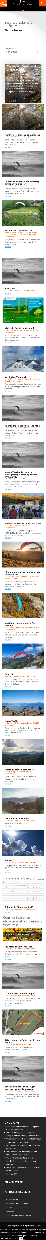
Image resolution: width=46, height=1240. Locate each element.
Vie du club (30, 234)
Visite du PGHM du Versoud (19, 328)
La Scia (9, 1207)
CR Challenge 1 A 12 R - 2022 (25, 576)
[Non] (24, 1239)
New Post (10, 288)
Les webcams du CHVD (17, 818)
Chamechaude (12, 1199)
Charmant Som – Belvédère (17, 1203)
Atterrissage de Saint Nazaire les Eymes (22, 1041)
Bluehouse (9, 1226)
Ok (21, 1238)
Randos (26, 525)
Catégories (9, 48)
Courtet (9, 674)
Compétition (19, 379)
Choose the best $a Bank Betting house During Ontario (22, 182)
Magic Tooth (11, 720)
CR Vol (16, 137)
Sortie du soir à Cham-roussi (19, 769)
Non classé (24, 137)
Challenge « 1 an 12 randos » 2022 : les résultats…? (23, 573)
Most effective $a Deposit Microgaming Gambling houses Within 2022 (21, 474)
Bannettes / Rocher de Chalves (18, 1216)
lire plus (8, 147)
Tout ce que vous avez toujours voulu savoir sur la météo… (21, 1087)
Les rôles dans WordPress (18, 946)
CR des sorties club (21, 232)
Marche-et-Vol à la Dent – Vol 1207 (23, 523)
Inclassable (33, 232)
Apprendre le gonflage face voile (22, 425)
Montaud (10, 1212)
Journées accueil (11, 234)
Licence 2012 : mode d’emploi (20, 993)
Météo (8, 860)
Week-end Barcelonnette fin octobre (20, 624)
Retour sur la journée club (18, 230)
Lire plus (13, 100)
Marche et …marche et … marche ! (23, 134)
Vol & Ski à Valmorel (15, 376)
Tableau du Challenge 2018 (19, 907)
